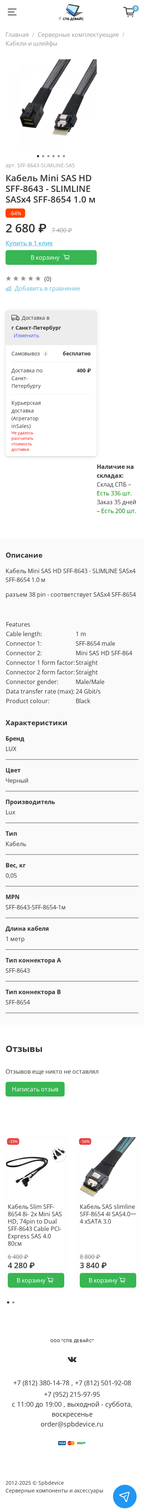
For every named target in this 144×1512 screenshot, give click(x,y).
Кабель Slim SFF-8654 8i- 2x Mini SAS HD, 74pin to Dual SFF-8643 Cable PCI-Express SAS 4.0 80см (35, 1225)
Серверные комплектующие (78, 35)
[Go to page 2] (13, 1302)
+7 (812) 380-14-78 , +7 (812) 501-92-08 (72, 1382)
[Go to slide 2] (43, 156)
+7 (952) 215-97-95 (72, 1394)
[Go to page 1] (8, 1302)
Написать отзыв (35, 1089)
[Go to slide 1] (38, 156)
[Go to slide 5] (59, 156)
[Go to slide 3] (48, 156)
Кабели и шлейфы (31, 43)
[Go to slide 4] (53, 156)
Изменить (26, 335)
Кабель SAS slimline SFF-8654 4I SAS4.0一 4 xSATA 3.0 (108, 1214)
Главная (17, 35)
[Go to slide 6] (64, 156)
